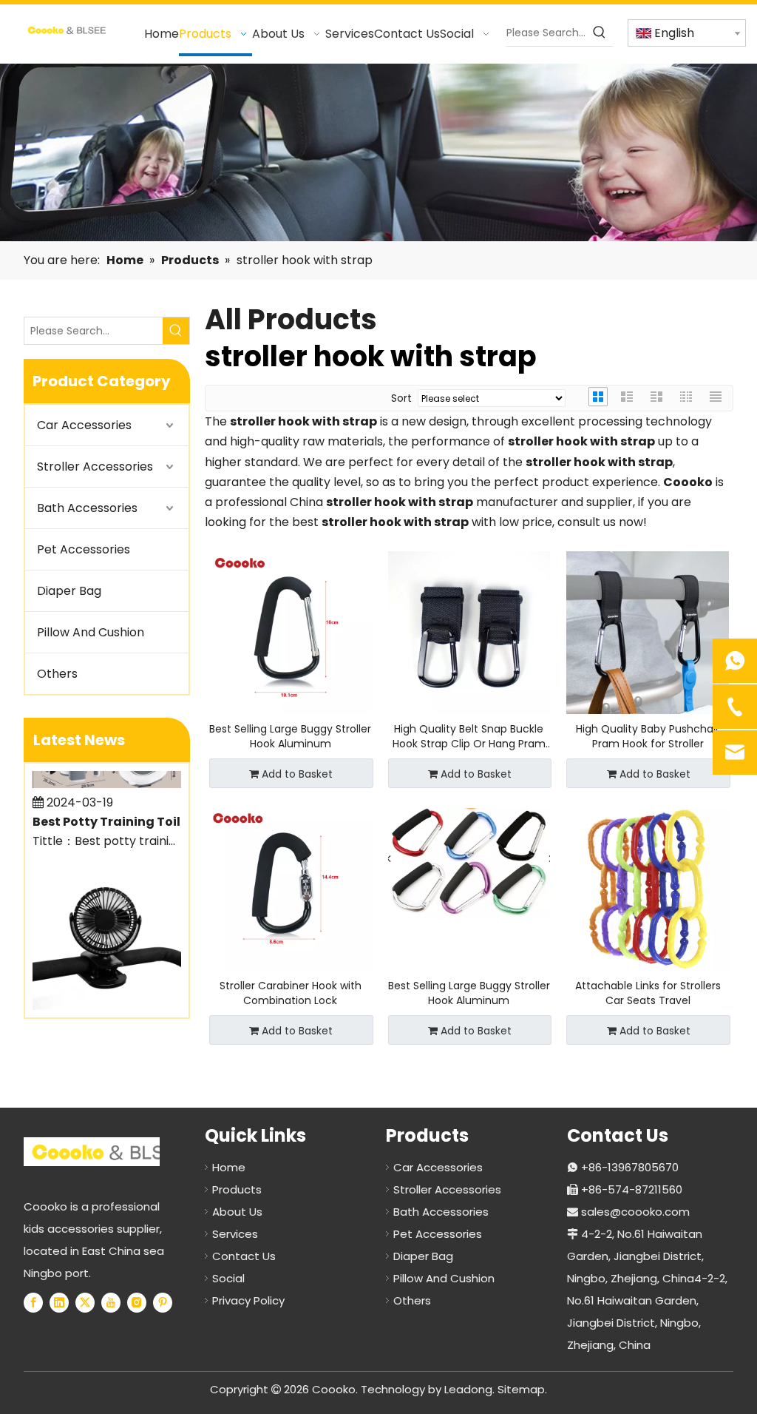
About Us (237, 1211)
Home (228, 1167)
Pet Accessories (83, 549)
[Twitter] (85, 1302)
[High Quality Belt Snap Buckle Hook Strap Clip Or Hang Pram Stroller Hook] (469, 631)
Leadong (468, 1389)
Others (57, 673)
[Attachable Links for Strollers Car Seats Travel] (647, 888)
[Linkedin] (59, 1302)
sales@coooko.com (635, 1211)
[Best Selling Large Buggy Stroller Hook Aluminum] (290, 631)
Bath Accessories (87, 507)
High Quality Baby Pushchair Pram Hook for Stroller (647, 736)
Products (237, 1189)
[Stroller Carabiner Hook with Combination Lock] (290, 888)
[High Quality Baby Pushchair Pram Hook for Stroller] (647, 631)
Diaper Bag (69, 590)
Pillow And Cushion (90, 632)
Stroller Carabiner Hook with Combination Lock (290, 993)
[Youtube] (110, 1302)
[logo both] (109, 1151)
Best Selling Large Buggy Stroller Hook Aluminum (290, 736)
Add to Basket (297, 774)
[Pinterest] (162, 1302)
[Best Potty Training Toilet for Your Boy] (107, 773)
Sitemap (521, 1389)
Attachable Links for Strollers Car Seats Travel (648, 993)
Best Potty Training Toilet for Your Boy (116, 811)
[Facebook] (33, 1302)
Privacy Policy (248, 1300)
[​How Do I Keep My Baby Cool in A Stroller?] (107, 995)
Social (228, 1278)
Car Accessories (84, 425)
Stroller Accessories (95, 466)
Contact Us (244, 1256)
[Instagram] (136, 1302)
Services (235, 1234)
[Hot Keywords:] (599, 32)
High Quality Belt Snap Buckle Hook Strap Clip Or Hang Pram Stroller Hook (469, 736)
